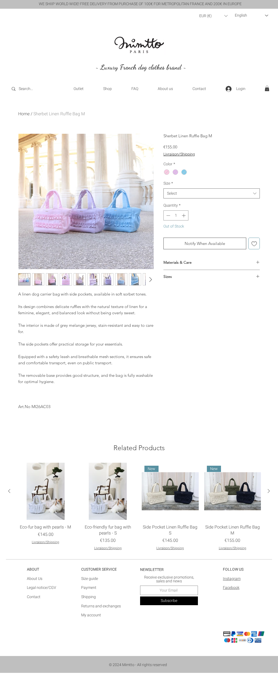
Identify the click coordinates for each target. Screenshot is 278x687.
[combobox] (211, 193)
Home (24, 114)
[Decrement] (167, 215)
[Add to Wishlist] (254, 243)
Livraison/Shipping (179, 154)
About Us (34, 579)
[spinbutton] (176, 215)
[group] (139, 506)
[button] (213, 16)
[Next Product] (269, 491)
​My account (91, 615)
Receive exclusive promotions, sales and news (169, 579)
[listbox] (213, 16)
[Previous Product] (9, 491)
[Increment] (184, 215)
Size (168, 183)
